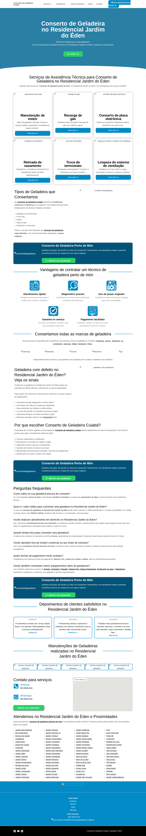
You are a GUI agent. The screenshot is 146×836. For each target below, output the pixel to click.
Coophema (80, 774)
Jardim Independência (115, 777)
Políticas (73, 801)
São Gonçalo (111, 751)
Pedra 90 (110, 736)
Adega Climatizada (88, 569)
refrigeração (47, 417)
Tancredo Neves (112, 757)
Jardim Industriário (53, 748)
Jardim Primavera (83, 745)
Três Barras (111, 762)
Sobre (90, 4)
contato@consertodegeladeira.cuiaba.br (78, 820)
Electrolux (116, 341)
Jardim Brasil (51, 771)
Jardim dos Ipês (52, 765)
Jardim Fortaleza (52, 745)
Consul (108, 341)
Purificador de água (105, 569)
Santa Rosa (20, 742)
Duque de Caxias (22, 745)
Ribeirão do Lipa (112, 742)
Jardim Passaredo (53, 754)
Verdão (109, 765)
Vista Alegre (111, 768)
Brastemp (100, 341)
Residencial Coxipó (114, 745)
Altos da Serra (81, 757)
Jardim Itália (20, 754)
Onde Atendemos (77, 4)
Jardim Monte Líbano (84, 748)
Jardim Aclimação (22, 751)
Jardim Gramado (52, 762)
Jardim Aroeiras (82, 754)
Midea (74, 344)
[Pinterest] (22, 831)
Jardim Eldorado (52, 777)
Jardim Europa (51, 774)
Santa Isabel (111, 748)
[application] (51, 4)
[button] (15, 352)
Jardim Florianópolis (23, 762)
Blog (73, 807)
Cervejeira (55, 569)
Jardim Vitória (20, 760)
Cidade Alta (80, 765)
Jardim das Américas (23, 730)
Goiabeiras (19, 739)
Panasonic (82, 344)
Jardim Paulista (52, 730)
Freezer (47, 569)
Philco (89, 344)
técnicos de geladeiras (53, 230)
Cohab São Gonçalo (84, 777)
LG (122, 341)
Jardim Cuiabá (82, 751)
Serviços (46, 4)
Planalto (109, 771)
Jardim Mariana (82, 736)
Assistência (60, 4)
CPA (108, 730)
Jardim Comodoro (53, 742)
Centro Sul (80, 771)
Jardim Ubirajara (82, 742)
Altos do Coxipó (82, 760)
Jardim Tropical (52, 736)
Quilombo (19, 748)
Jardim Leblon (21, 774)
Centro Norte (81, 768)
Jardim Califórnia (82, 730)
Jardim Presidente (53, 757)
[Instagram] (14, 831)
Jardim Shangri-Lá (53, 733)
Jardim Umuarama (22, 771)
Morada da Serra (22, 765)
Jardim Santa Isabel (84, 739)
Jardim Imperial (21, 757)
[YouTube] (18, 831)
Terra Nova (110, 760)
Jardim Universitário (53, 739)
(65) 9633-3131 (26, 688)
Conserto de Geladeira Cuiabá (30, 202)
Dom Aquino (111, 774)
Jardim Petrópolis (22, 777)
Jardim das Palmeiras (54, 751)
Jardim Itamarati (52, 768)
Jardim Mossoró (52, 760)
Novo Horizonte (112, 733)
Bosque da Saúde (22, 736)
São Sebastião (112, 754)
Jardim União (20, 768)
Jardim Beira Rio (82, 733)
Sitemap (73, 810)
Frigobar (64, 569)
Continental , (58, 344)
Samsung (67, 344)
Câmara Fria (74, 569)
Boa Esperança (21, 733)
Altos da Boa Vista (83, 762)
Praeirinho (110, 739)
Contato (99, 4)
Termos (73, 804)
